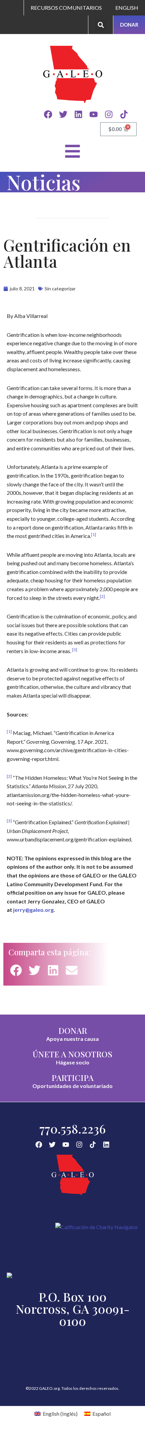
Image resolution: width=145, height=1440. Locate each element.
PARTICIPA (72, 1077)
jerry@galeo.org (33, 909)
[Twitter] (63, 114)
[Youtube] (93, 114)
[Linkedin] (78, 114)
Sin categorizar (60, 288)
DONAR (72, 1030)
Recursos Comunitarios (66, 7)
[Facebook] (48, 114)
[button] (100, 24)
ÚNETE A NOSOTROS (72, 1054)
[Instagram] (109, 114)
